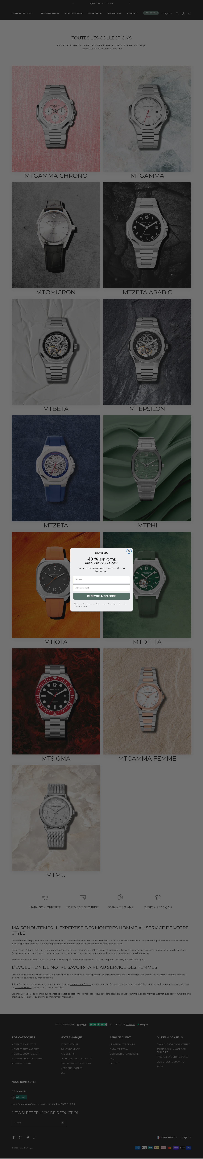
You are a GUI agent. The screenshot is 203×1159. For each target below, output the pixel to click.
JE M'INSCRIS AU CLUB (101, 588)
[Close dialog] (129, 558)
